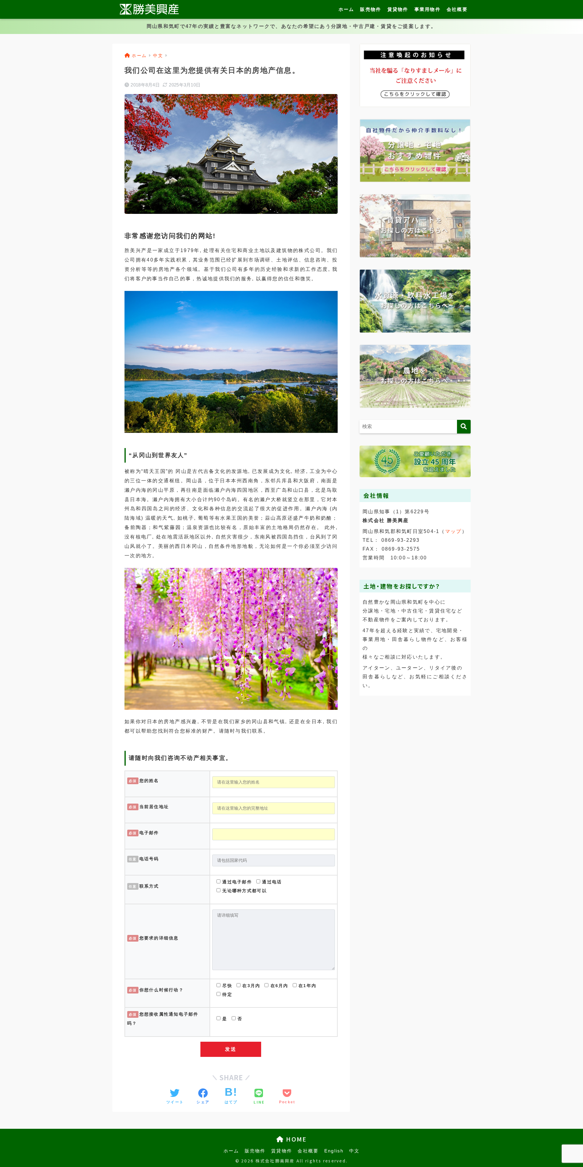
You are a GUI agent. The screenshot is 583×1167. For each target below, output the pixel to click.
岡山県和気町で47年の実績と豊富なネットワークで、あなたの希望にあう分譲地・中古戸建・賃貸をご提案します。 (291, 26)
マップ (453, 531)
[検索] (464, 426)
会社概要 (457, 9)
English (334, 1150)
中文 (354, 1150)
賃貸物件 (397, 9)
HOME (295, 1139)
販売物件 (370, 9)
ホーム (346, 9)
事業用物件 (427, 9)
